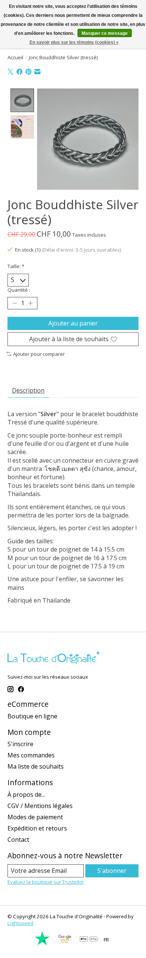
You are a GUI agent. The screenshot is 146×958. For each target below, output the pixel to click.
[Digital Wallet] (89, 939)
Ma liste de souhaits (35, 766)
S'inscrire (20, 744)
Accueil (15, 57)
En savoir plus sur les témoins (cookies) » (74, 42)
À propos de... (26, 794)
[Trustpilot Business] (42, 944)
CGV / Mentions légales (40, 806)
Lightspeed (20, 923)
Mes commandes (31, 755)
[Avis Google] (64, 944)
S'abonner (112, 871)
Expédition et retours (37, 828)
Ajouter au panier (73, 323)
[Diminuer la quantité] (14, 303)
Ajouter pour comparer (39, 354)
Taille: (15, 266)
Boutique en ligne (32, 716)
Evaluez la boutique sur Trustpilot (45, 882)
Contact (18, 839)
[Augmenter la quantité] (30, 303)
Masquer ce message (105, 33)
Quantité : (18, 289)
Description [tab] (28, 390)
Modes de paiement (35, 817)
